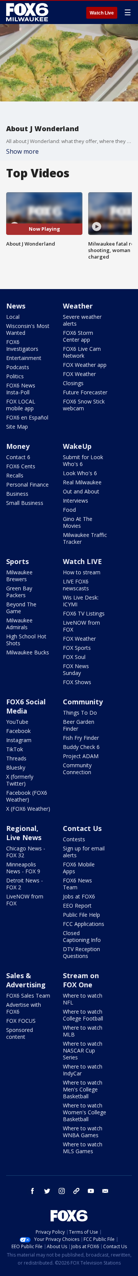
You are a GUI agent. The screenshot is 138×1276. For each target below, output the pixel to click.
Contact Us (82, 828)
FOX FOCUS (21, 1020)
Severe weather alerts (82, 320)
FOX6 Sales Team (28, 995)
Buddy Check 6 (81, 746)
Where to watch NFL (82, 999)
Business (17, 493)
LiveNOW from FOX (81, 626)
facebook (32, 1191)
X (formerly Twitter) (19, 780)
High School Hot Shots (26, 640)
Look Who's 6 (80, 473)
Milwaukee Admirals (19, 624)
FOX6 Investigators (22, 345)
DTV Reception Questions (81, 952)
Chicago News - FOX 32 (25, 852)
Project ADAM (81, 756)
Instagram (18, 740)
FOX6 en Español (27, 417)
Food (69, 509)
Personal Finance (27, 484)
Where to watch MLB (82, 1031)
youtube (91, 1191)
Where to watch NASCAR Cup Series (82, 1050)
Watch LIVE (82, 561)
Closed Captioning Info (82, 936)
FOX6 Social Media (26, 706)
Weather (78, 305)
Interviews (75, 500)
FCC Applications (83, 923)
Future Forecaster (85, 392)
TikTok (14, 749)
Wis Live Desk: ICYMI (81, 601)
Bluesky (15, 767)
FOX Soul (74, 656)
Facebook (18, 730)
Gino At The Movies (77, 522)
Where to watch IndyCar (82, 1070)
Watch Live (102, 13)
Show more (22, 151)
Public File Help (81, 914)
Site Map (17, 426)
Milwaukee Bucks (27, 652)
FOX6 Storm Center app (78, 336)
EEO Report (77, 905)
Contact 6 (18, 457)
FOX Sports (77, 647)
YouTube (17, 721)
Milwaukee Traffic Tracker (85, 538)
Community (83, 701)
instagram (62, 1191)
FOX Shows (77, 682)
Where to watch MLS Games (82, 1148)
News (15, 305)
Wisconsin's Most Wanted (27, 329)
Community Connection (77, 769)
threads (76, 1191)
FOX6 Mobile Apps (79, 868)
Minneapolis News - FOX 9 (23, 868)
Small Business (24, 502)
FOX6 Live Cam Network (82, 352)
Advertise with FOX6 (23, 1008)
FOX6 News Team (77, 884)
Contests (74, 839)
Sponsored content (19, 1033)
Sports (17, 561)
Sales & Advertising (26, 980)
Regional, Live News (23, 833)
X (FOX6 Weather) (28, 808)
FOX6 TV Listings (84, 613)
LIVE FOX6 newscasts (76, 585)
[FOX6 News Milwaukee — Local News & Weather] (28, 12)
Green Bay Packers (19, 592)
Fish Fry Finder (81, 737)
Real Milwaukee (82, 482)
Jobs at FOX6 (79, 896)
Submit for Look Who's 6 (83, 460)
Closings (73, 383)
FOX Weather (79, 374)
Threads (16, 758)
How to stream (81, 572)
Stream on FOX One (81, 980)
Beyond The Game (21, 608)
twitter (47, 1191)
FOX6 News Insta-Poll (20, 389)
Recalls (14, 475)
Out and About (81, 491)
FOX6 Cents (20, 466)
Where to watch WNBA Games (82, 1132)
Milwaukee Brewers (19, 576)
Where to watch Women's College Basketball (84, 1112)
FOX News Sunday (76, 669)
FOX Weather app (85, 364)
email (105, 1191)
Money (18, 446)
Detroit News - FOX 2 (24, 884)
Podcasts (17, 367)
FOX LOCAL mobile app (20, 405)
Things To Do (80, 712)
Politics (15, 376)
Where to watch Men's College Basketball (82, 1089)
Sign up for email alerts (84, 852)
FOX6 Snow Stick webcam (84, 405)
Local (13, 316)
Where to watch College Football (83, 1015)
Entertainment (23, 358)
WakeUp (77, 446)
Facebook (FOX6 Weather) (26, 796)
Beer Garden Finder (78, 725)
